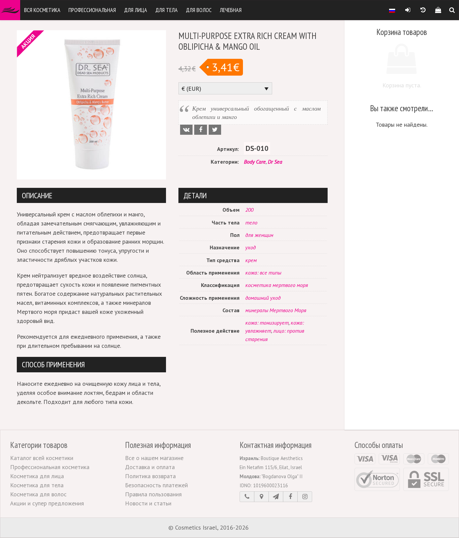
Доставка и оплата (150, 467)
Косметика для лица (37, 476)
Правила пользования (153, 494)
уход (250, 247)
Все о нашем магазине (154, 458)
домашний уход (263, 297)
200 (249, 209)
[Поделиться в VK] (186, 130)
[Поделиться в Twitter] (215, 130)
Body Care (255, 161)
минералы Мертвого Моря (275, 310)
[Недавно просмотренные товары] (422, 10)
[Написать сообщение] (275, 496)
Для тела (166, 10)
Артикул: (228, 149)
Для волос (199, 10)
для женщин (259, 235)
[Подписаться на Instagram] (304, 496)
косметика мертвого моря (276, 285)
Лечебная (231, 10)
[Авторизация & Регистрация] (407, 10)
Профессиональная (92, 10)
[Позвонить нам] (247, 496)
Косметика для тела (37, 485)
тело (251, 222)
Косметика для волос (38, 494)
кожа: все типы (263, 272)
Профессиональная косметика (49, 467)
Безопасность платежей (156, 485)
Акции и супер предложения (47, 503)
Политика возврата (150, 476)
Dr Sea (275, 161)
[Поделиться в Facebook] (200, 130)
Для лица (135, 10)
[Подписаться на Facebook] (290, 496)
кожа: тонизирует (267, 322)
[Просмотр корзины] (438, 10)
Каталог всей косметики (41, 458)
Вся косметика (42, 10)
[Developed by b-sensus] (270, 528)
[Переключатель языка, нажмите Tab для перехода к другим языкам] (392, 10)
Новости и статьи (148, 503)
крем (251, 260)
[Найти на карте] (261, 496)
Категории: (225, 161)
